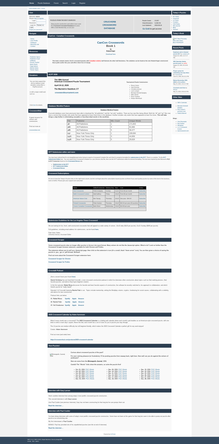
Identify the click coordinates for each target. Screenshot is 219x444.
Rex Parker (180, 123)
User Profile (34, 40)
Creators (175, 22)
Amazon (81, 298)
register (41, 18)
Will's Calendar (182, 102)
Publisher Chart (35, 59)
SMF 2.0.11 (30, 439)
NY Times (176, 16)
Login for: (33, 25)
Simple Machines (46, 439)
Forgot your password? (35, 29)
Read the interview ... (55, 428)
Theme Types (34, 70)
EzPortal (113, 434)
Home (32, 39)
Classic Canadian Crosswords (82, 206)
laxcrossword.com (183, 131)
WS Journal (176, 26)
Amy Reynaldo (182, 121)
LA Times (176, 20)
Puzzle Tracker (34, 62)
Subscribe (142, 191)
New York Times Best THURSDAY (178, 41)
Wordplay (180, 125)
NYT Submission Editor (60, 166)
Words (92, 369)
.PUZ (87, 369)
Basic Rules (34, 64)
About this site (34, 44)
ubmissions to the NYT (61, 164)
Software (33, 60)
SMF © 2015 (37, 439)
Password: (32, 23)
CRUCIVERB (110, 22)
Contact (32, 46)
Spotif (67, 305)
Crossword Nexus (74, 161)
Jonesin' (175, 29)
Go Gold (146, 29)
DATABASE (109, 28)
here (34, 105)
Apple (74, 298)
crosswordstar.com (34, 130)
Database (33, 42)
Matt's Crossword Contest (81, 194)
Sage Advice (34, 66)
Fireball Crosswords (79, 203)
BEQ (174, 27)
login (35, 18)
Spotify (67, 298)
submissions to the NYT (138, 157)
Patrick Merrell (181, 113)
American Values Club (80, 198)
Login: (34, 20)
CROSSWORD (109, 25)
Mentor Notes (34, 68)
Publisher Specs (35, 57)
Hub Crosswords (78, 191)
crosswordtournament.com (66, 93)
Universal (176, 18)
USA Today (176, 24)
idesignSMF (59, 439)
